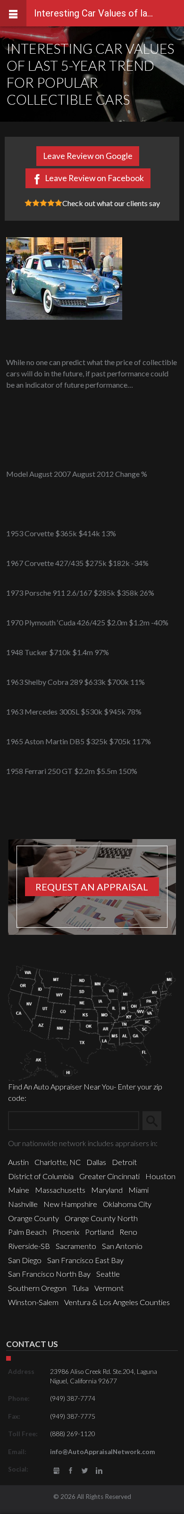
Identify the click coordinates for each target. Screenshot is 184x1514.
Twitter (84, 1470)
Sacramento (76, 1245)
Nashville (23, 1203)
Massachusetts (60, 1189)
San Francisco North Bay (49, 1273)
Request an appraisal (91, 886)
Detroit (124, 1161)
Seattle (108, 1273)
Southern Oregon (37, 1287)
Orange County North (101, 1218)
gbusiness (56, 1470)
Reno (128, 1231)
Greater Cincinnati (109, 1176)
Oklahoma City (127, 1203)
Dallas (96, 1161)
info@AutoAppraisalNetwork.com (102, 1452)
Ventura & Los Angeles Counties (117, 1302)
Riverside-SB (29, 1245)
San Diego (25, 1260)
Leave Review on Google (88, 156)
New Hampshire (70, 1203)
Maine (18, 1189)
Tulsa (80, 1287)
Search (155, 1120)
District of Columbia (41, 1176)
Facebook (70, 1470)
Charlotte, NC (57, 1161)
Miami (138, 1189)
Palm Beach (27, 1231)
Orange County (33, 1218)
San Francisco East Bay (85, 1260)
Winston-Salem (33, 1302)
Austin (18, 1161)
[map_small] (92, 1021)
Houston (160, 1176)
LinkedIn (99, 1470)
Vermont (109, 1287)
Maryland (107, 1189)
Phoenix (65, 1231)
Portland (99, 1231)
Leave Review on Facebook (94, 178)
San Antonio (122, 1245)
